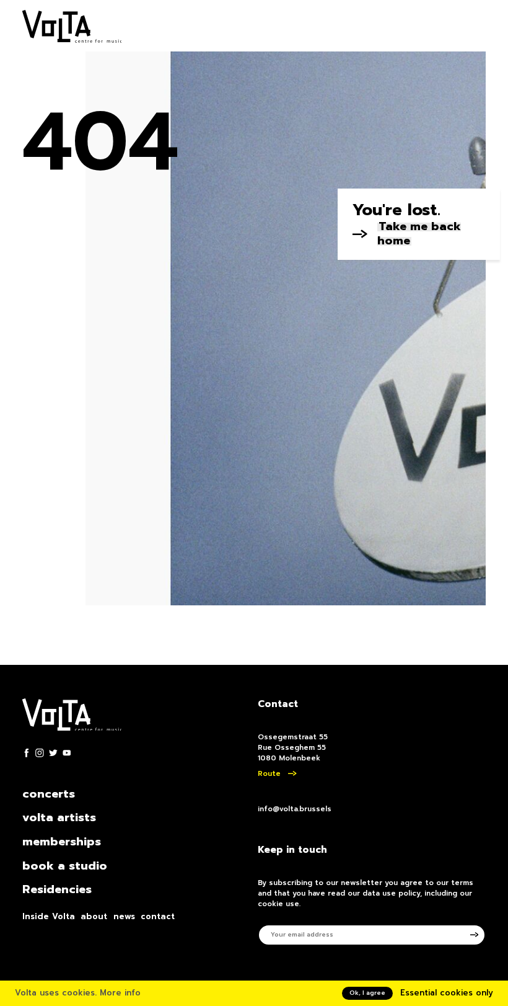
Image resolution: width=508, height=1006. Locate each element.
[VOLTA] (72, 28)
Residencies (57, 890)
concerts (48, 794)
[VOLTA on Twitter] (53, 753)
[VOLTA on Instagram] (39, 753)
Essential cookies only (446, 993)
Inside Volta (48, 917)
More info (120, 993)
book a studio (64, 866)
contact (158, 917)
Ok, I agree (367, 993)
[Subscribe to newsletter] (478, 935)
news (124, 917)
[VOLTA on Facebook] (26, 753)
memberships (61, 842)
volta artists (59, 818)
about (94, 917)
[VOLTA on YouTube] (67, 753)
